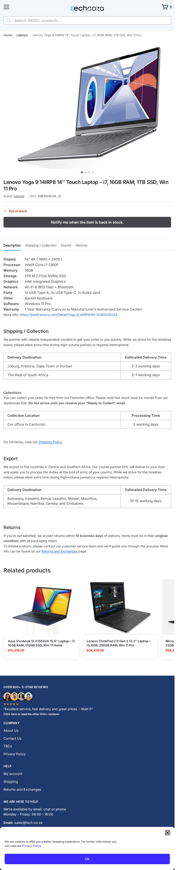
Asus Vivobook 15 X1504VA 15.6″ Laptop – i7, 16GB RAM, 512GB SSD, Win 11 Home (41, 643)
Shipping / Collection (41, 245)
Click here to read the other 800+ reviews (31, 714)
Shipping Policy (50, 442)
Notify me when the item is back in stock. (87, 222)
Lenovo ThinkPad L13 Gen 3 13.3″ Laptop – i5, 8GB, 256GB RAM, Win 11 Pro (118, 643)
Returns (81, 245)
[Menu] (6, 7)
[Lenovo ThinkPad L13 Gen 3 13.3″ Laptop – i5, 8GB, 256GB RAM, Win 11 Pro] (120, 607)
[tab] (12, 244)
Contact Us (12, 738)
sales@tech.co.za (28, 823)
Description (12, 245)
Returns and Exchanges (59, 551)
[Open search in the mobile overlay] (87, 20)
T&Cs (7, 746)
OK (87, 859)
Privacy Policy (31, 846)
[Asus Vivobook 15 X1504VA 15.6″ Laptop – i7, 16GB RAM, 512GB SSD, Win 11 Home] (41, 607)
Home (7, 35)
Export (66, 245)
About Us (11, 731)
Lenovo (19, 196)
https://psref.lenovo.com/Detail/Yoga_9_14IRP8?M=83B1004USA (69, 315)
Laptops (22, 35)
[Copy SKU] (59, 196)
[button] (167, 832)
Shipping (10, 782)
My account (12, 774)
